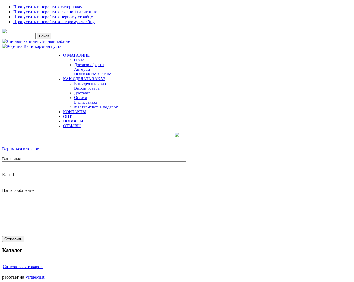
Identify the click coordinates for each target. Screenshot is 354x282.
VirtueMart (34, 277)
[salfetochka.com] (4, 31)
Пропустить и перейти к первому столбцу (53, 16)
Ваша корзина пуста (42, 46)
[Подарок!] (177, 135)
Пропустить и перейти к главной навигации (55, 11)
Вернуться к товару (20, 149)
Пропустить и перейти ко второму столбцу (54, 21)
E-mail (8, 174)
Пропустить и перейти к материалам (48, 6)
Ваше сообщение (18, 190)
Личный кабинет (56, 41)
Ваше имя (11, 158)
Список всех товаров (23, 266)
